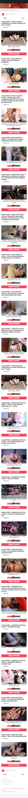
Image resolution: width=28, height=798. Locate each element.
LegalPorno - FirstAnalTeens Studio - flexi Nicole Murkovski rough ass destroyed (12, 699)
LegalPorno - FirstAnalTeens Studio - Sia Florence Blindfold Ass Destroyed (12, 551)
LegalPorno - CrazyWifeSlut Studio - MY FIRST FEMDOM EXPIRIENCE (11, 60)
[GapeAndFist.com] (14, 5)
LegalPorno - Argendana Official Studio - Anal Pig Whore (13, 478)
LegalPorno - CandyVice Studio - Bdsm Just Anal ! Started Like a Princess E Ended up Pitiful (13, 330)
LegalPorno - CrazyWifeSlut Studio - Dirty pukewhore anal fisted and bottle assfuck (12, 256)
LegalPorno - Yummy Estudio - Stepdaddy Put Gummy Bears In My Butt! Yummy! (13, 23)
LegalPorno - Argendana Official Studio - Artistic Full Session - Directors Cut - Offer (13, 404)
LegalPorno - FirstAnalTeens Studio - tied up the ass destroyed (13, 735)
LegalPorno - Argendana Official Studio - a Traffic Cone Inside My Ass (13, 514)
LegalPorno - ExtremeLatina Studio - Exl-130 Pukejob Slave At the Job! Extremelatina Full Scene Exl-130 (13, 589)
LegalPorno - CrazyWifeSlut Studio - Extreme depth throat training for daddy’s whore (12, 139)
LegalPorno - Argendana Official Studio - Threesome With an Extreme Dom (13, 662)
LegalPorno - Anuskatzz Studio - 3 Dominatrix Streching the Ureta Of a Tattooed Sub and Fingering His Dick (13, 177)
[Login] (26, 1)
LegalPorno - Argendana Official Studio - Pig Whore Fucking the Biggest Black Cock (13, 442)
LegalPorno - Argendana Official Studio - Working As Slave (13, 626)
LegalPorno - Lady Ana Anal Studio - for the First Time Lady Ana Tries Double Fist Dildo (12, 293)
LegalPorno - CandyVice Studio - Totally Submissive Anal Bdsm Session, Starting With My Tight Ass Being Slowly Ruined (13, 217)
